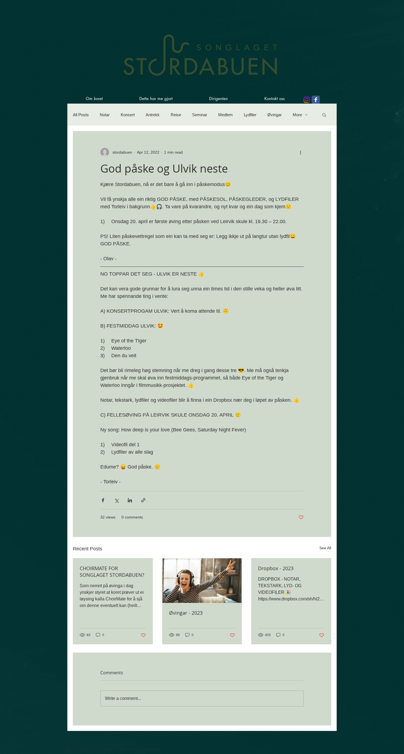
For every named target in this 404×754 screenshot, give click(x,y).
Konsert (128, 114)
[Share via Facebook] (103, 500)
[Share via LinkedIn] (129, 500)
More (297, 114)
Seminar (199, 114)
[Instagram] (307, 100)
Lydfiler (250, 114)
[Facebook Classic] (316, 100)
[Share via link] (143, 500)
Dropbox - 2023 (276, 568)
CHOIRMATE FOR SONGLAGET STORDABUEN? (112, 571)
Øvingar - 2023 (186, 612)
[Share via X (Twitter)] (116, 500)
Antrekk (153, 114)
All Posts (81, 114)
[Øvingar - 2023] (202, 580)
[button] (324, 114)
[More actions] (300, 152)
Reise (176, 114)
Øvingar (274, 114)
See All (325, 548)
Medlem (225, 114)
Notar (105, 114)
